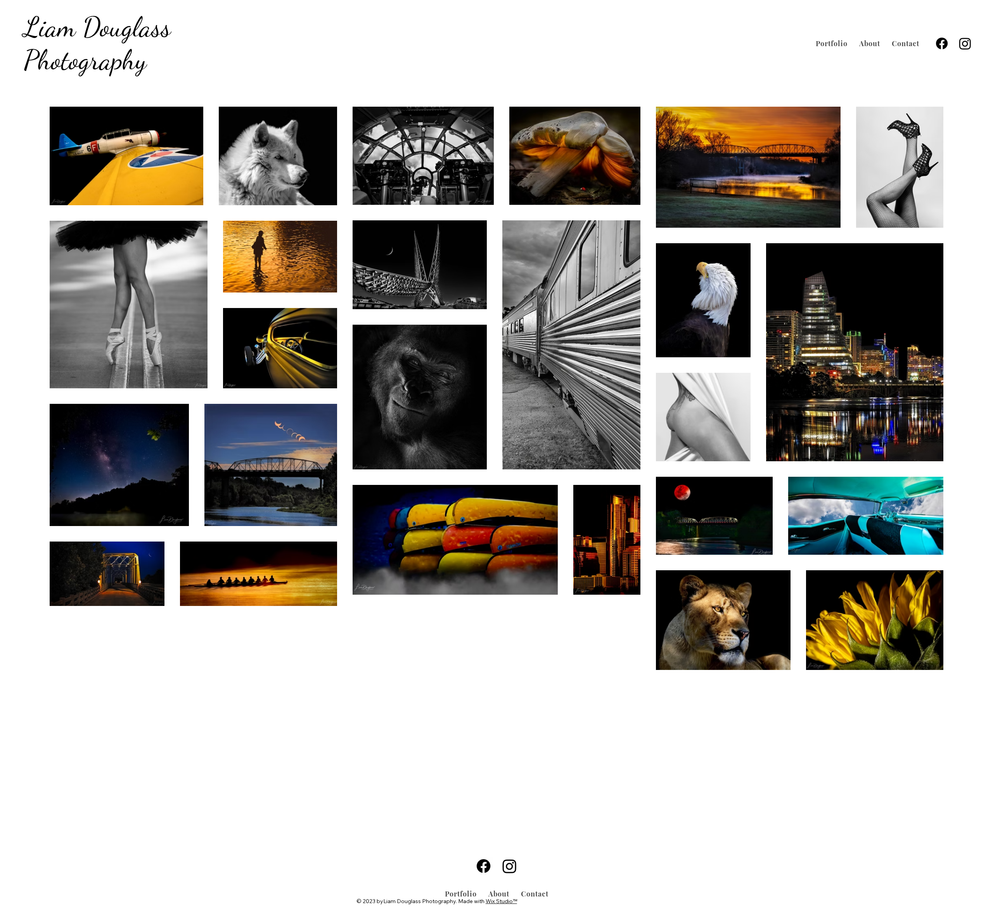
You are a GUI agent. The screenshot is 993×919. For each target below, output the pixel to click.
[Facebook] (942, 43)
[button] (831, 43)
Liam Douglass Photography (97, 43)
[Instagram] (965, 43)
